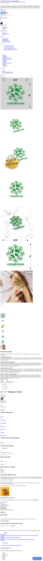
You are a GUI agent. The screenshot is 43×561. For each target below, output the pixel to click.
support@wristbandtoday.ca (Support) (10, 49)
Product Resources (17, 539)
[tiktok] (6, 53)
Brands (4, 54)
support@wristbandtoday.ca (16, 545)
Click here (40, 478)
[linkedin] (5, 533)
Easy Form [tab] (5, 448)
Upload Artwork (6, 38)
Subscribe (13, 525)
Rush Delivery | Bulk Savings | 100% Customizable (9, 0)
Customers (2, 536)
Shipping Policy (14, 535)
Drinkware (4, 59)
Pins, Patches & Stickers (7, 62)
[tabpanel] (21, 451)
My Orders (5, 28)
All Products (5, 64)
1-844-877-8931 (5, 502)
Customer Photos (10, 539)
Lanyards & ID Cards (6, 57)
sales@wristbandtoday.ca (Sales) (10, 48)
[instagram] (4, 53)
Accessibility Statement (34, 535)
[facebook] (1, 53)
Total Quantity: (3, 504)
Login (4, 29)
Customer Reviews (6, 33)
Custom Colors (5, 39)
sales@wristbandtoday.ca (6, 545)
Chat (2, 503)
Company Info (3, 534)
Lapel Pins (4, 61)
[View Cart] (1, 20)
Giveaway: (4, 505)
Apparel (4, 63)
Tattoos (4, 71)
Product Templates (6, 40)
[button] (21, 21)
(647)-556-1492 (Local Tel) (9, 47)
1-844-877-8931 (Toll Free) (9, 45)
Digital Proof (2, 452)
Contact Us (28, 535)
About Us (4, 32)
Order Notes (2, 454)
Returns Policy (12, 537)
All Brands (5, 55)
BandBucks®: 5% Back (7, 41)
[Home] (3, 70)
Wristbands (5, 56)
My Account (5, 27)
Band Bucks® (29, 539)
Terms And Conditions (21, 535)
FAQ (3, 34)
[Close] (0, 517)
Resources (2, 538)
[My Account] (0, 19)
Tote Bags (4, 60)
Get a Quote (2, 67)
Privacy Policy (8, 535)
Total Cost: (3, 506)
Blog (33, 539)
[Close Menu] (1, 24)
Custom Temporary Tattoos (7, 72)
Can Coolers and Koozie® (7, 58)
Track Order (7, 537)
